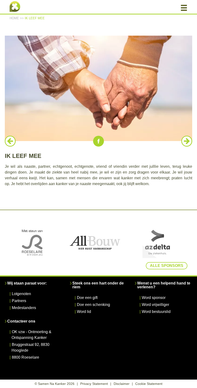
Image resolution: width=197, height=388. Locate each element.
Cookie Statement (148, 383)
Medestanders (24, 308)
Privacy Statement (94, 383)
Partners (19, 301)
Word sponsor (154, 298)
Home (14, 18)
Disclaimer (121, 383)
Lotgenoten (21, 294)
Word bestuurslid (156, 312)
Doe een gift (87, 298)
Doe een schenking (93, 305)
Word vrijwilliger (155, 305)
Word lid (84, 312)
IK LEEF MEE (35, 18)
